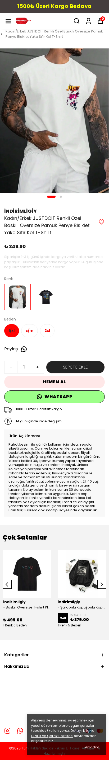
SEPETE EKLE (75, 367)
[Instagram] (7, 731)
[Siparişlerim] (88, 21)
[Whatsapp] (20, 731)
